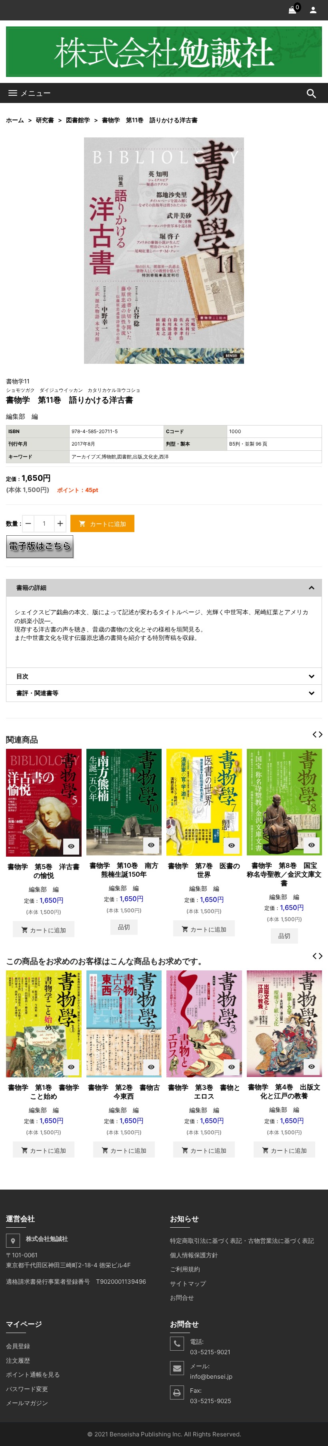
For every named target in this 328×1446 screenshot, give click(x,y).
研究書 (45, 120)
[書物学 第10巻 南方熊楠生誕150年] (124, 801)
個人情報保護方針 (194, 1255)
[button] (236, 144)
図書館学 (78, 120)
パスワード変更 (27, 1389)
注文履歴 (18, 1360)
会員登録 (18, 1346)
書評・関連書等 (37, 693)
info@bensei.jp (211, 1376)
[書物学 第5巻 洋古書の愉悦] (44, 802)
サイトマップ (188, 1283)
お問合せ (182, 1297)
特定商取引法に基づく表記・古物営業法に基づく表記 (242, 1240)
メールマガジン (27, 1403)
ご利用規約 (185, 1269)
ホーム (15, 120)
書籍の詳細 (31, 587)
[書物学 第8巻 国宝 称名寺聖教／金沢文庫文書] (284, 801)
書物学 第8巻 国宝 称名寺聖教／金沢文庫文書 (285, 874)
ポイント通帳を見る (33, 1374)
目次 (22, 676)
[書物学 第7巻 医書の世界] (204, 801)
